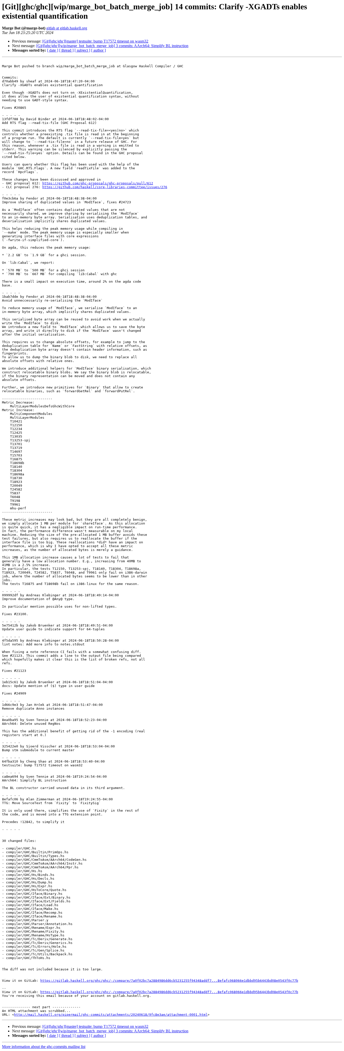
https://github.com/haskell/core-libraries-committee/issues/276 (104, 187)
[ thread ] (66, 50)
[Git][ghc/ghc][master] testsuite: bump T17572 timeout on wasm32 (95, 41)
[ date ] (52, 50)
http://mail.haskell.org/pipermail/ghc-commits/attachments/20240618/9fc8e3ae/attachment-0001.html (111, 1014)
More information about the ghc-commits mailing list (43, 1046)
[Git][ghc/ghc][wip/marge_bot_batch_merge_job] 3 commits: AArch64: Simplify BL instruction (112, 46)
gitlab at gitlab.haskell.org (66, 28)
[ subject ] (82, 50)
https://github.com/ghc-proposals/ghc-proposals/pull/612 (97, 183)
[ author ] (98, 50)
